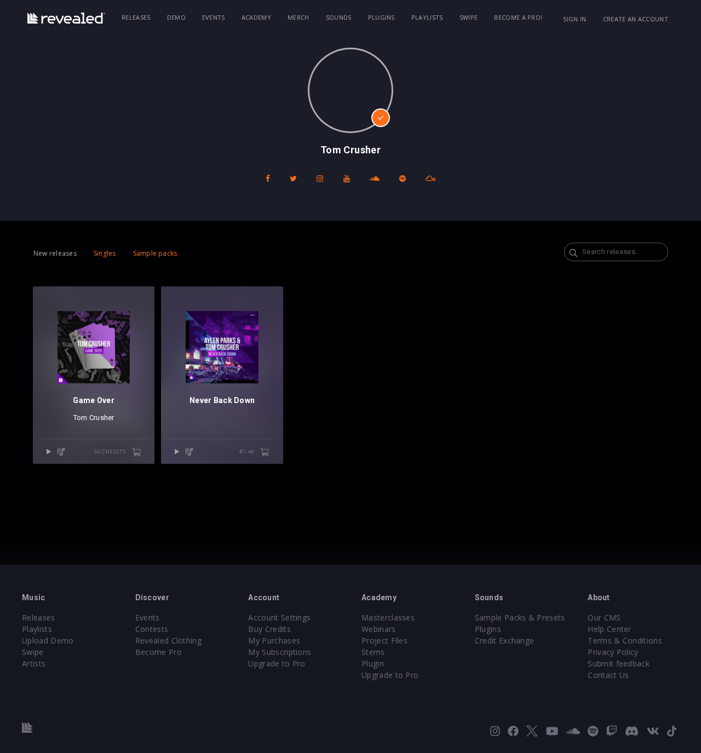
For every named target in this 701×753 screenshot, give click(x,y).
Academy (256, 17)
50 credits (111, 452)
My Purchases (274, 640)
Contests (152, 629)
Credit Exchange (505, 640)
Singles (105, 253)
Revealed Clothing (168, 640)
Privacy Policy (613, 652)
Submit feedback (619, 663)
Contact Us (608, 675)
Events (213, 17)
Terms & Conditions (625, 640)
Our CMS (604, 617)
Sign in (574, 19)
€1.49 (247, 452)
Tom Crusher (93, 417)
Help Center (609, 629)
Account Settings (279, 617)
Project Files (384, 640)
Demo (176, 17)
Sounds (339, 17)
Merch (298, 17)
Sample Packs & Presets (520, 617)
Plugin (372, 663)
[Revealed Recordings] (66, 18)
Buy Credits (269, 629)
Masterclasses (388, 617)
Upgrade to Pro (276, 663)
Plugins (381, 17)
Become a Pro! (518, 17)
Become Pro (158, 652)
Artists (33, 663)
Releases (136, 17)
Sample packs (155, 253)
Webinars (378, 629)
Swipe (468, 17)
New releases (55, 253)
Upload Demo (48, 640)
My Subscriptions (279, 652)
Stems (373, 652)
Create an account (635, 19)
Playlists (427, 17)
